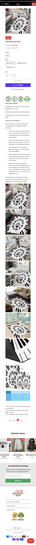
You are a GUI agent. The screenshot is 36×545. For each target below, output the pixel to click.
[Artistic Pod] (18, 4)
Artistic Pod (20, 532)
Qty (6, 72)
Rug (7, 55)
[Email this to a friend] (26, 421)
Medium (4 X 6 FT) (22, 63)
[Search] (29, 4)
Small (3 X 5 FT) (10, 63)
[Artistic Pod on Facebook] (15, 528)
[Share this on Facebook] (14, 421)
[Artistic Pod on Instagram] (18, 528)
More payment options (18, 89)
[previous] (7, 21)
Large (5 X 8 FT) (10, 67)
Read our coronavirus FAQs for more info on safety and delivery (18, 1)
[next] (29, 21)
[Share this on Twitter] (9, 421)
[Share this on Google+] (21, 421)
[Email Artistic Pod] (21, 528)
